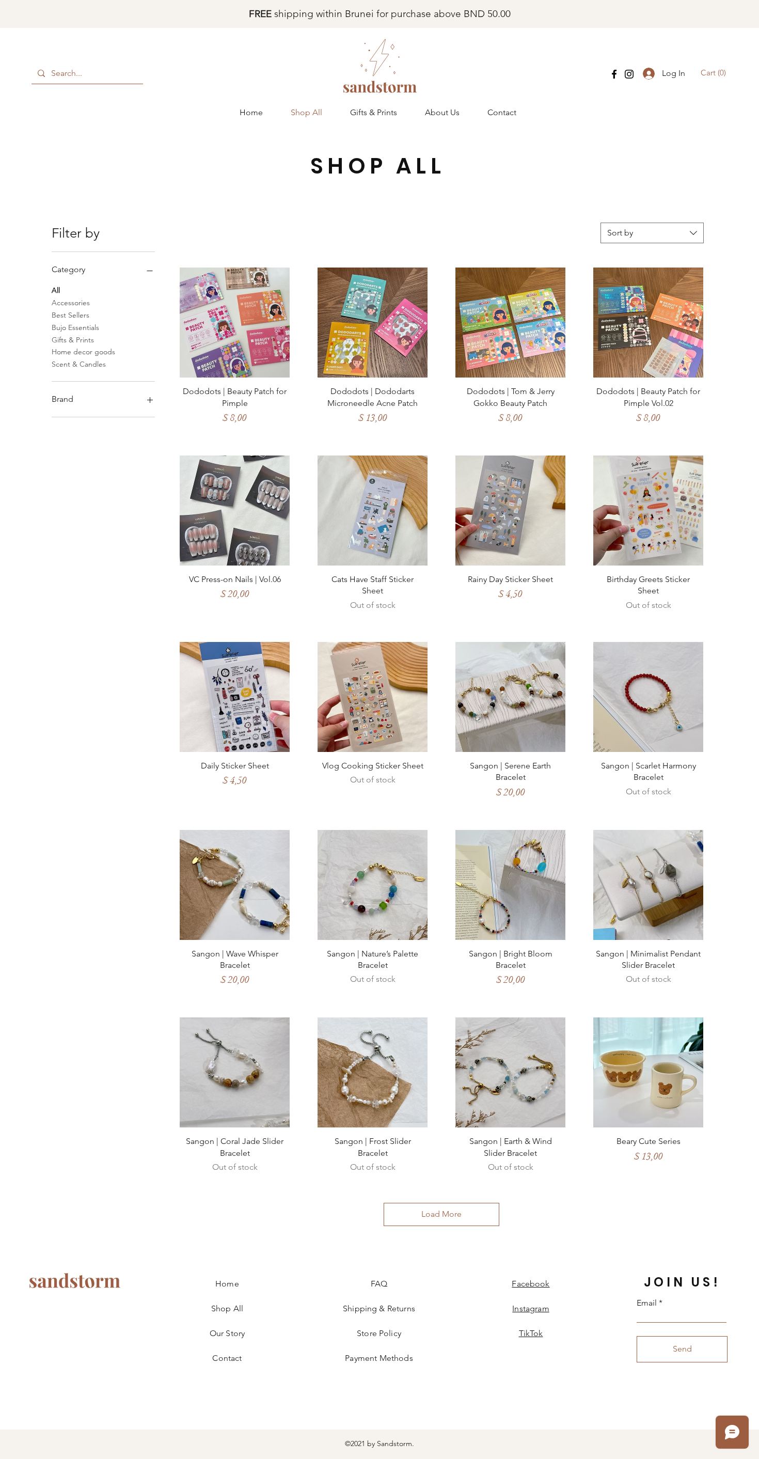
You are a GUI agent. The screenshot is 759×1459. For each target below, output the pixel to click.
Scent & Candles (79, 364)
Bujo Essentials (75, 327)
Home (227, 1284)
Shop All (227, 1308)
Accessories (71, 302)
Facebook (530, 1284)
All (56, 290)
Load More (441, 1214)
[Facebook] (614, 74)
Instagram (530, 1308)
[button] (715, 72)
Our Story (227, 1333)
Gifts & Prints (73, 339)
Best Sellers (70, 315)
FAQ (379, 1284)
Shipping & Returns (379, 1308)
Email (647, 1303)
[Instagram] (629, 74)
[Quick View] (235, 323)
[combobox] (652, 233)
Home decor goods (83, 351)
